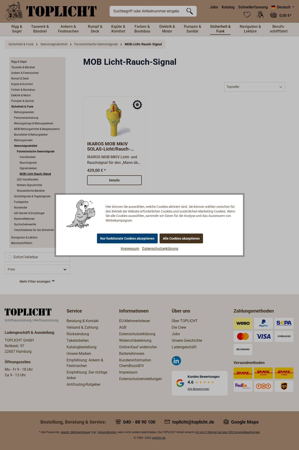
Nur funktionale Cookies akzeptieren (127, 238)
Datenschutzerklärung (160, 248)
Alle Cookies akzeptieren (181, 238)
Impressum (130, 248)
